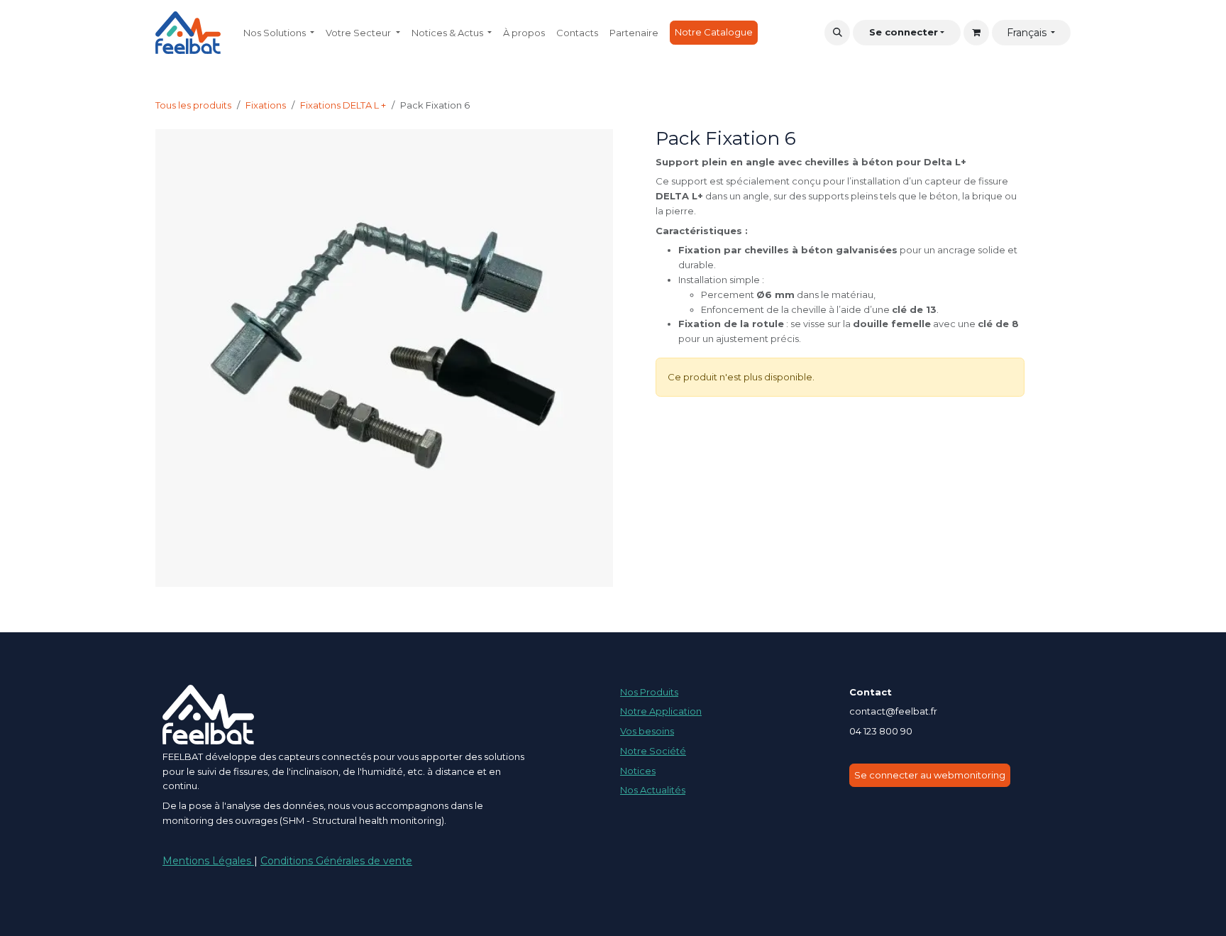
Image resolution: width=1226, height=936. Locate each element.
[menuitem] (279, 33)
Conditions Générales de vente (336, 860)
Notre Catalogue (714, 32)
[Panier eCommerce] (976, 32)
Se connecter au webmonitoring (929, 775)
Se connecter (903, 32)
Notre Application (661, 711)
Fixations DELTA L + (343, 105)
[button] (837, 32)
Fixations (265, 105)
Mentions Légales (208, 860)
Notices (638, 770)
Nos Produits (649, 692)
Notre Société (653, 750)
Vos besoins (647, 731)
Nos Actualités (652, 789)
